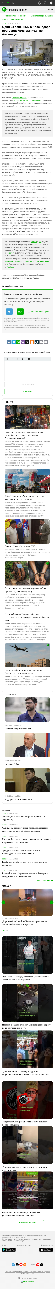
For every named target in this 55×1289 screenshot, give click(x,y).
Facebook (9, 261)
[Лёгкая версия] (13, 3)
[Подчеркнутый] (17, 359)
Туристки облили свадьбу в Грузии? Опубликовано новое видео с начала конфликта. (26, 1073)
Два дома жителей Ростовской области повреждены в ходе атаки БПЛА (21, 852)
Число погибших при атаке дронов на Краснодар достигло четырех (23, 671)
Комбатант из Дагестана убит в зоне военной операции (24, 863)
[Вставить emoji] (28, 359)
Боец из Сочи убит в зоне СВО (20, 546)
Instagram (19, 261)
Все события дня (45, 880)
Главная (5, 19)
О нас (4, 1245)
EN (8, 2)
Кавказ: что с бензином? (15, 16)
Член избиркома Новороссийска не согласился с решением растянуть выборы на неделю (27, 617)
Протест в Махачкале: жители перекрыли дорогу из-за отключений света (26, 1026)
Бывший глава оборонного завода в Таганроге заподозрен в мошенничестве (25, 875)
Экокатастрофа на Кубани (42, 16)
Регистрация (28, 384)
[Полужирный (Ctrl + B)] (7, 359)
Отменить (27, 391)
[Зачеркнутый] (22, 359)
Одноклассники (42, 261)
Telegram (10, 253)
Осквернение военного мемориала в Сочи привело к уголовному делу (25, 590)
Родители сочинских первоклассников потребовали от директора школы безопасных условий (24, 435)
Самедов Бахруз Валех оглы (18, 728)
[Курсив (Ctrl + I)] (12, 359)
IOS (40, 242)
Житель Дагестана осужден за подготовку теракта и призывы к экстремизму (27, 840)
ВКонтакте (29, 261)
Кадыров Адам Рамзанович (18, 799)
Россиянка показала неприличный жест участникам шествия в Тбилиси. (21, 1214)
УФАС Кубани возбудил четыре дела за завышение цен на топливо (24, 497)
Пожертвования (47, 1245)
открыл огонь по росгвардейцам (27, 100)
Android (34, 242)
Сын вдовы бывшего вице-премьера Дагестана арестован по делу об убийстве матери (25, 829)
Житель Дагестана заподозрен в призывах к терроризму (23, 818)
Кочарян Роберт (12, 763)
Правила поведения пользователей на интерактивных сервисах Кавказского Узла (27, 1272)
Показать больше (27, 1222)
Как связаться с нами (23, 1245)
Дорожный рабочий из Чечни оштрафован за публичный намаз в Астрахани (24, 923)
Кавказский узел (19, 98)
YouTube (10, 267)
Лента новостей (17, 19)
